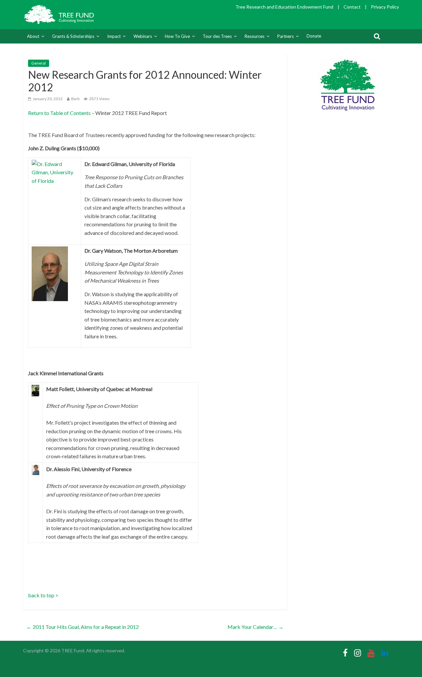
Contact (352, 7)
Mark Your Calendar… (255, 627)
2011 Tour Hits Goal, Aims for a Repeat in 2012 (82, 627)
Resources (254, 36)
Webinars (143, 36)
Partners (285, 36)
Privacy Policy (385, 7)
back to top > (43, 595)
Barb (75, 98)
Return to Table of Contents (59, 113)
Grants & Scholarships (73, 36)
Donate (314, 36)
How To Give (177, 36)
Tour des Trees (217, 36)
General (38, 63)
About (33, 36)
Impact (114, 36)
